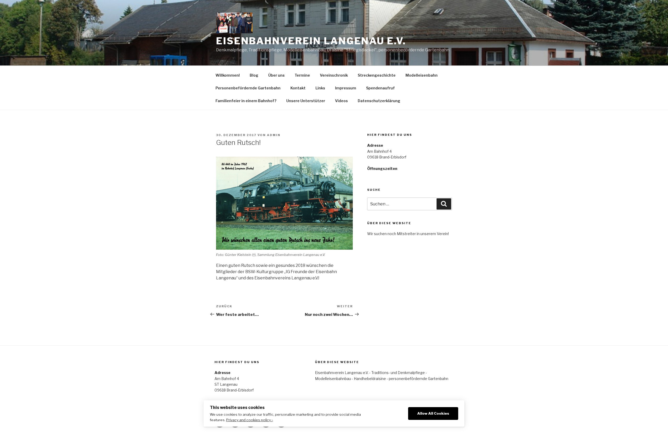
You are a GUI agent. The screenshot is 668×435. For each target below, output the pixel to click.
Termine (302, 75)
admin (274, 135)
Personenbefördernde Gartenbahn (248, 88)
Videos (341, 101)
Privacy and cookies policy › (249, 420)
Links (320, 88)
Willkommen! (228, 75)
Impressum (345, 88)
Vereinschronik (334, 75)
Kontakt (298, 88)
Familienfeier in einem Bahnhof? (246, 101)
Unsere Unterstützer (305, 101)
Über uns (276, 75)
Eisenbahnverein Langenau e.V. (311, 41)
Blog (254, 75)
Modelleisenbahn (421, 75)
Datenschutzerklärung (379, 101)
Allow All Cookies (433, 413)
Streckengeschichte (377, 75)
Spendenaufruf (380, 88)
